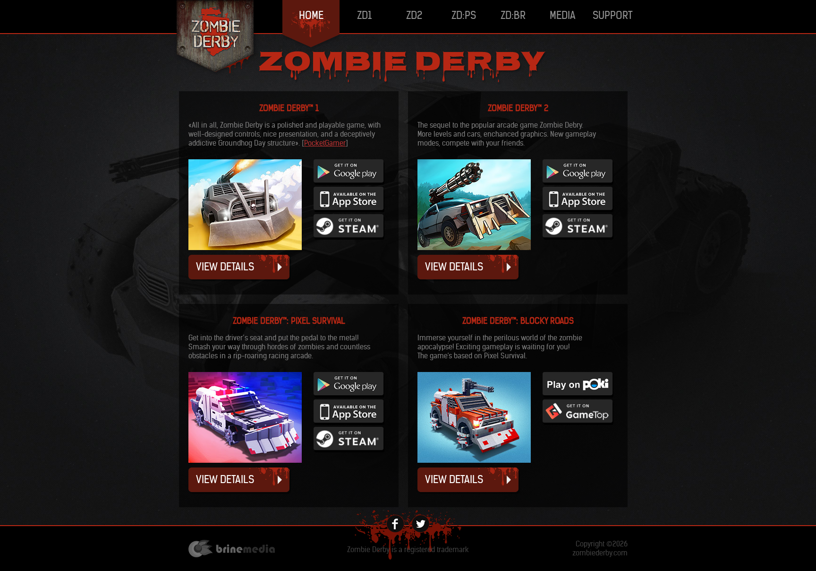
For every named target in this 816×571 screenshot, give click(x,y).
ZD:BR (513, 15)
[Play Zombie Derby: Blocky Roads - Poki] (578, 394)
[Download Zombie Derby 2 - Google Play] (578, 182)
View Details (225, 266)
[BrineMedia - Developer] (231, 549)
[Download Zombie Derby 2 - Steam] (578, 237)
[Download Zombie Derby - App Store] (349, 209)
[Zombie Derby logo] (216, 38)
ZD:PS (463, 15)
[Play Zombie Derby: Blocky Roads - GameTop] (578, 422)
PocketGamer (325, 142)
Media (563, 15)
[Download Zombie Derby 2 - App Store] (578, 209)
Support (612, 15)
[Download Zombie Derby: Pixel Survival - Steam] (349, 449)
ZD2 (414, 15)
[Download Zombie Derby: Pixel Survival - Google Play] (349, 394)
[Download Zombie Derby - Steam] (349, 237)
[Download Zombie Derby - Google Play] (349, 182)
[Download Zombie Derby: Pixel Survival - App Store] (349, 422)
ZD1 (364, 15)
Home (311, 15)
